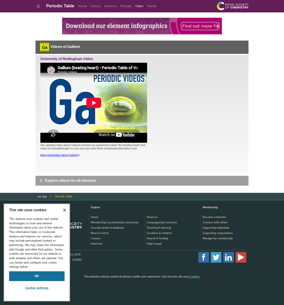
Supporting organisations (218, 233)
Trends (151, 6)
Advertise (96, 243)
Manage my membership (218, 238)
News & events (100, 233)
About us (152, 217)
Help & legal (154, 243)
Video (139, 6)
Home (82, 6)
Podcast (126, 6)
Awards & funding (157, 238)
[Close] (64, 210)
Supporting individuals (216, 227)
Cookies (194, 276)
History (96, 6)
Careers (96, 238)
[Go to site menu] (38, 6)
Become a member (214, 217)
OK (37, 276)
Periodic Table (60, 6)
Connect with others (215, 222)
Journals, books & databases (107, 227)
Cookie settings (37, 287)
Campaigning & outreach (162, 222)
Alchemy (110, 6)
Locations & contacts (159, 233)
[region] (37, 252)
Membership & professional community (114, 222)
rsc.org (42, 196)
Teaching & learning (159, 227)
